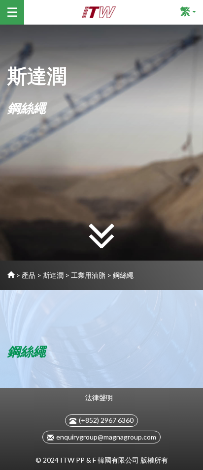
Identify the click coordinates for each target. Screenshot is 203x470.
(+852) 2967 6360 (106, 420)
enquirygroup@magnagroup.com (106, 437)
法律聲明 (99, 397)
